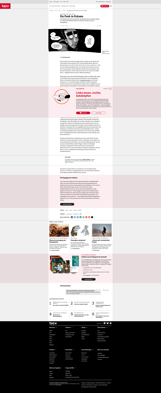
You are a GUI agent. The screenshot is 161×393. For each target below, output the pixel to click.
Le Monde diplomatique (103, 357)
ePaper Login (68, 375)
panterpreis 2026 (101, 340)
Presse (83, 338)
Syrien (64, 10)
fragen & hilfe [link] (65, 1)
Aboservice (68, 373)
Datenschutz (90, 385)
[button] (111, 6)
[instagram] (111, 323)
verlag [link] (50, 1)
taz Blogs (99, 353)
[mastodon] (105, 323)
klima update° (52, 357)
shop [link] (61, 1)
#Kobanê (79, 210)
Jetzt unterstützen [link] (67, 204)
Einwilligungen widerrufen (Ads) (88, 387)
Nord (50, 342)
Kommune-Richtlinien (100, 383)
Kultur (56, 10)
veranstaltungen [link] (56, 1)
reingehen (51, 363)
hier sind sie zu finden (75, 293)
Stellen (83, 336)
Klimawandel (68, 336)
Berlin (50, 340)
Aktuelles (83, 330)
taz (53, 323)
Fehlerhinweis (76, 214)
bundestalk (52, 353)
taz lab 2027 (84, 361)
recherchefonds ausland (103, 336)
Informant (83, 385)
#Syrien (66, 210)
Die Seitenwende (85, 334)
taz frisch (67, 355)
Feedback (67, 371)
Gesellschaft (52, 334)
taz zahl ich (100, 334)
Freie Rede (51, 361)
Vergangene (84, 359)
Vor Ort (83, 355)
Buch (60, 10)
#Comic (71, 210)
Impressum (95, 385)
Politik (50, 330)
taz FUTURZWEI (101, 355)
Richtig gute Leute (69, 334)
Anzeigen (51, 377)
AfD (66, 330)
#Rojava (75, 210)
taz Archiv (99, 359)
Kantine (51, 373)
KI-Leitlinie (108, 383)
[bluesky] (108, 323)
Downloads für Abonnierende (72, 377)
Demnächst (84, 353)
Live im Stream (84, 357)
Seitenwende (104, 385)
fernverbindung (53, 355)
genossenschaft (101, 332)
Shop (50, 375)
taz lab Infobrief (69, 359)
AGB (100, 385)
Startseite (51, 10)
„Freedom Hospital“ (85, 80)
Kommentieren (69, 214)
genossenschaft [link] (101, 1)
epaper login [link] (108, 1)
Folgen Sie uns (100, 323)
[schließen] (110, 88)
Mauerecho (52, 359)
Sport (50, 338)
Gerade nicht (105, 88)
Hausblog (83, 332)
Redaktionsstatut (91, 383)
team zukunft (68, 353)
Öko (50, 332)
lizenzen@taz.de (58, 384)
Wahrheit (51, 344)
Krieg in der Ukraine (70, 332)
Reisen (51, 371)
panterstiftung (100, 338)
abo (98, 330)
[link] (50, 6)
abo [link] (96, 1)
